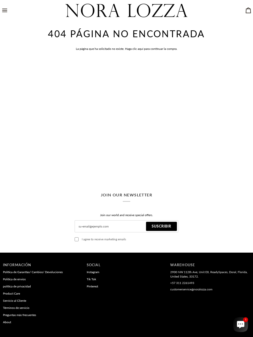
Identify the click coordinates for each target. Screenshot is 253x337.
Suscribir (161, 226)
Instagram (93, 272)
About (7, 322)
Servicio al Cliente (14, 300)
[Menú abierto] (9, 10)
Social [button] (94, 265)
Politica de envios (14, 279)
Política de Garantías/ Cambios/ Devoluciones (33, 272)
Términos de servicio (16, 308)
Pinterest (92, 286)
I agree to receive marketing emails (104, 239)
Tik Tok (91, 279)
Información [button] (17, 265)
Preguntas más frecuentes (19, 315)
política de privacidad (17, 286)
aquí (140, 49)
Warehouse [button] (182, 265)
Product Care (11, 293)
